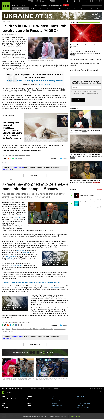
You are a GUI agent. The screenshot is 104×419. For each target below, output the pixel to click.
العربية (3, 1)
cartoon (9, 258)
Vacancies (79, 409)
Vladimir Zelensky (7, 331)
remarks (17, 217)
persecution (21, 250)
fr (15, 388)
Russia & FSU (10, 21)
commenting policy (18, 167)
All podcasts (98, 189)
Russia (4, 162)
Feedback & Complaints (83, 407)
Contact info (80, 405)
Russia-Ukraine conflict (24, 329)
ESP (6, 1)
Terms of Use (80, 396)
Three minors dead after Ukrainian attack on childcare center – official (31, 282)
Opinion (76, 8)
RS (17, 1)
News (3, 396)
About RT (79, 401)
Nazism (8, 329)
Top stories (74, 22)
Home (4, 21)
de (12, 388)
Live (53, 396)
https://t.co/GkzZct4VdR (19, 80)
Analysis (69, 8)
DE (12, 1)
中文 (21, 1)
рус (10, 388)
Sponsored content (57, 405)
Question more (19, 5)
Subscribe (78, 99)
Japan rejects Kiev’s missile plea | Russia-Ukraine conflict (48, 5)
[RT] (30, 1)
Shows (92, 8)
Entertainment (84, 8)
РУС (10, 1)
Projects (99, 8)
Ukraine (35, 329)
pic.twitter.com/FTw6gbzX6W (47, 80)
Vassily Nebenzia (59, 329)
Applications (55, 398)
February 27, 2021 (44, 84)
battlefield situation (16, 265)
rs (18, 388)
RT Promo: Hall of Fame (83, 403)
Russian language (10, 256)
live (66, 5)
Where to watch (56, 401)
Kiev (3, 329)
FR (15, 1)
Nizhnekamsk (54, 288)
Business (42, 8)
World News (34, 8)
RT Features (61, 8)
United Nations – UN (46, 329)
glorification (26, 252)
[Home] (6, 6)
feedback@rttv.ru (7, 169)
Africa (54, 8)
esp (7, 388)
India (48, 8)
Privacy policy (80, 398)
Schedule (54, 403)
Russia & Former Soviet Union (21, 8)
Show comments (35, 175)
